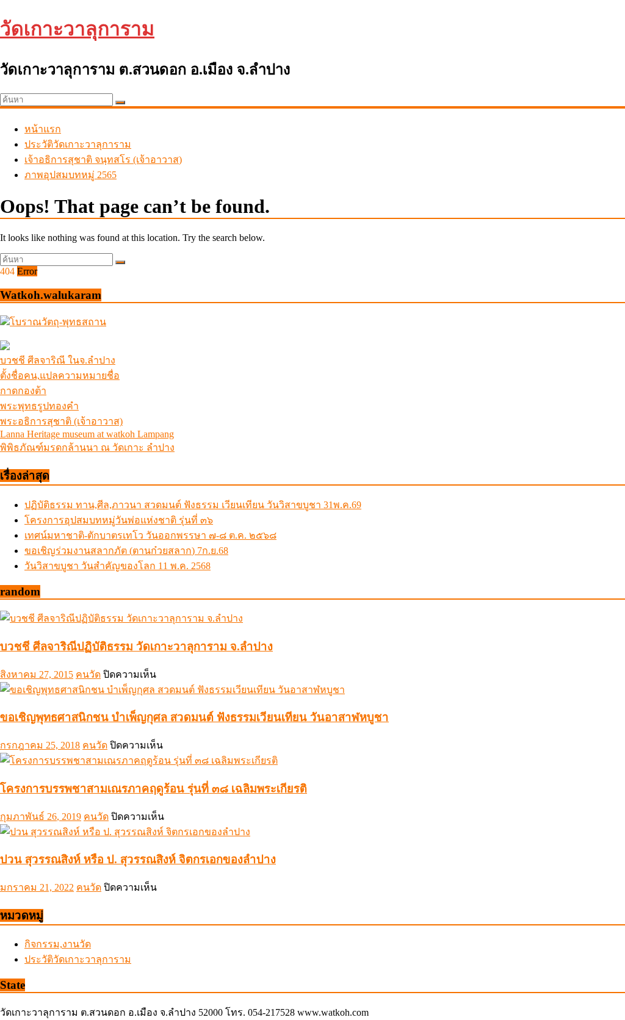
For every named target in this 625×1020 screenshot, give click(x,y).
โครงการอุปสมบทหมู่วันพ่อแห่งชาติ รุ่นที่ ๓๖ (118, 520)
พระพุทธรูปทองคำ (39, 406)
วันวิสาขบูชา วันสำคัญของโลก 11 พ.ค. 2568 (117, 566)
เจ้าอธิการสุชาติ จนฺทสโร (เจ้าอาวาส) (103, 159)
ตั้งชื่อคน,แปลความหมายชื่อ (60, 375)
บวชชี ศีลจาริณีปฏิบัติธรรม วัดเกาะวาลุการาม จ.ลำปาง (136, 646)
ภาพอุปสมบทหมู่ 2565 (70, 175)
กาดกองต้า (23, 391)
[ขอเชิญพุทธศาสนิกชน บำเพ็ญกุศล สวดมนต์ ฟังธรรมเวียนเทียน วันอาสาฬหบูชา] (172, 689)
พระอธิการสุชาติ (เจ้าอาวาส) (61, 421)
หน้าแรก (42, 129)
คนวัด (88, 674)
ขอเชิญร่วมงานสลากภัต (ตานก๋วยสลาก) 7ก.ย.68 (126, 550)
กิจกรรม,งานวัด (57, 944)
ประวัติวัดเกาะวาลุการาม (77, 144)
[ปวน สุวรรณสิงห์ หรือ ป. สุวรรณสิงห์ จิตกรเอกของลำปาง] (125, 832)
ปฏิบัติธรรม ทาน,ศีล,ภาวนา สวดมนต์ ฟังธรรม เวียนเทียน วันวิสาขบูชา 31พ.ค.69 (192, 505)
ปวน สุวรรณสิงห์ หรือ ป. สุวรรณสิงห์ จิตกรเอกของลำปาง (138, 859)
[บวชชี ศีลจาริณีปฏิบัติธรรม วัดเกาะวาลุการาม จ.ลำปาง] (121, 618)
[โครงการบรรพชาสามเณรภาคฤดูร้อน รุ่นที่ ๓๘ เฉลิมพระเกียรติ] (139, 760)
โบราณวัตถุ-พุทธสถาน (58, 322)
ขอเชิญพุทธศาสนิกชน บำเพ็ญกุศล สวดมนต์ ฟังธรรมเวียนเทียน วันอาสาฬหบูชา (194, 717)
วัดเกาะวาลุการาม (77, 29)
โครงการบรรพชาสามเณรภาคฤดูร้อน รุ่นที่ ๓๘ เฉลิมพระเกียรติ (153, 788)
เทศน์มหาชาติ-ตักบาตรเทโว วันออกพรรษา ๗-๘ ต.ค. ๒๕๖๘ (150, 535)
